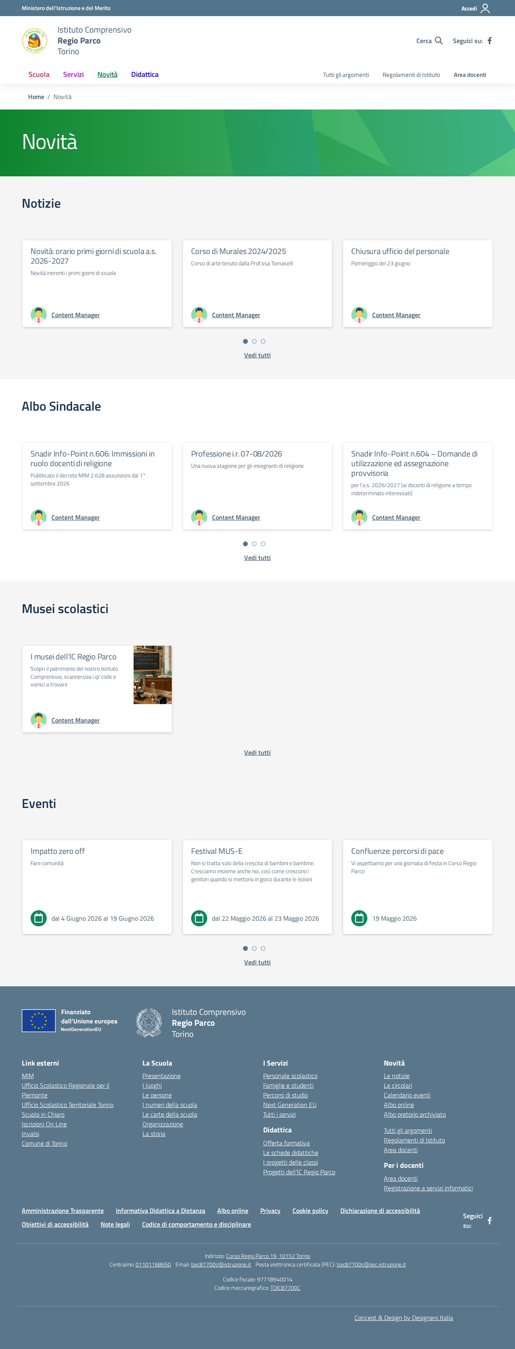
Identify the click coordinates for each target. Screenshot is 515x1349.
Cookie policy (310, 1210)
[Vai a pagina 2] (254, 341)
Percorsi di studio (285, 1095)
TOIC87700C (285, 1287)
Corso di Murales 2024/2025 (238, 251)
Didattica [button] (145, 74)
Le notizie (397, 1075)
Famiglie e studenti (288, 1085)
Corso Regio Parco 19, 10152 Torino (268, 1256)
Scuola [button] (39, 74)
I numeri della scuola (169, 1104)
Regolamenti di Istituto (411, 74)
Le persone (157, 1095)
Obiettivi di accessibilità (55, 1224)
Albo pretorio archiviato (415, 1114)
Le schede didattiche (290, 1152)
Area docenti (470, 74)
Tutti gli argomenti (346, 74)
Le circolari (398, 1085)
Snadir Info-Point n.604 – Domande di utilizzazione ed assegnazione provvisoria (414, 463)
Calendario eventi (407, 1095)
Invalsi (30, 1133)
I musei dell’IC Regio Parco (74, 656)
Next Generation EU (290, 1104)
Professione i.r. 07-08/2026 (236, 453)
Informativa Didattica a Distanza (160, 1210)
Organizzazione (162, 1124)
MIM (28, 1075)
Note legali (115, 1224)
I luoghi (152, 1085)
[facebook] (489, 40)
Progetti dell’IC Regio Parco (299, 1172)
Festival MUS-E (217, 851)
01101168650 (153, 1264)
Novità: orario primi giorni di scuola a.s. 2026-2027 (94, 256)
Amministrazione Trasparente (63, 1210)
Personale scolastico (290, 1075)
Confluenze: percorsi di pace (397, 851)
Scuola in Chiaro (43, 1114)
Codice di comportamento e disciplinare (196, 1224)
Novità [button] (107, 74)
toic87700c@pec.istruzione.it (371, 1264)
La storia (153, 1133)
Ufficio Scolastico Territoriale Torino (67, 1104)
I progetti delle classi (290, 1162)
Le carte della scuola (169, 1114)
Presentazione (161, 1075)
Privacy (270, 1210)
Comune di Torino (44, 1143)
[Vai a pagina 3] (263, 341)
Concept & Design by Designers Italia (403, 1317)
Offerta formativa (286, 1143)
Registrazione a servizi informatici (428, 1188)
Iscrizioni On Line (44, 1124)
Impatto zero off (58, 851)
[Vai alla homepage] (34, 40)
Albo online (399, 1104)
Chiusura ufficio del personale (400, 251)
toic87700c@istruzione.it (221, 1264)
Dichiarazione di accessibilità (380, 1210)
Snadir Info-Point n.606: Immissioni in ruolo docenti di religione (92, 458)
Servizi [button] (73, 74)
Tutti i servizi (279, 1114)
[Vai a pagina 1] (245, 341)
